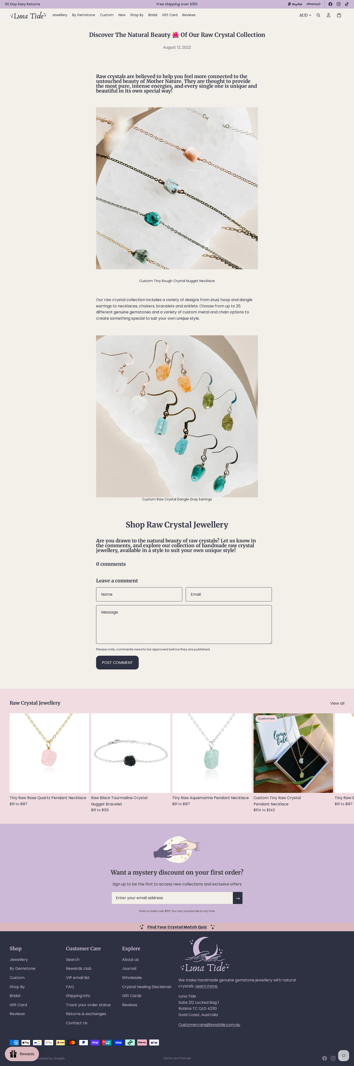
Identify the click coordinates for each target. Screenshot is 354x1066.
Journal (129, 968)
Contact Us (76, 1023)
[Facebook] (330, 4)
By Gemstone (22, 968)
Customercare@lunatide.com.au (209, 1024)
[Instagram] (338, 4)
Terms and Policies (177, 1058)
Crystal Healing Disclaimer (147, 987)
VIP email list (78, 977)
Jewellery (19, 959)
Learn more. (206, 986)
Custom (17, 977)
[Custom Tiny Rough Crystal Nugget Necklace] (177, 188)
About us (130, 959)
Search (72, 959)
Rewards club (79, 968)
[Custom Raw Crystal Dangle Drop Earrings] (177, 416)
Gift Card (18, 1005)
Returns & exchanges (86, 1014)
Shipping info (78, 996)
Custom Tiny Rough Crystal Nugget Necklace (177, 280)
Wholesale (132, 977)
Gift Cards (131, 996)
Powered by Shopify (50, 1058)
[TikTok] (346, 4)
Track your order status (88, 1005)
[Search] (318, 15)
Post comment (117, 662)
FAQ (70, 987)
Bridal (15, 996)
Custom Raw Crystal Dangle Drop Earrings (177, 499)
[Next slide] (339, 762)
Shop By (17, 987)
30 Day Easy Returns (22, 4)
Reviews (17, 1014)
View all (337, 703)
